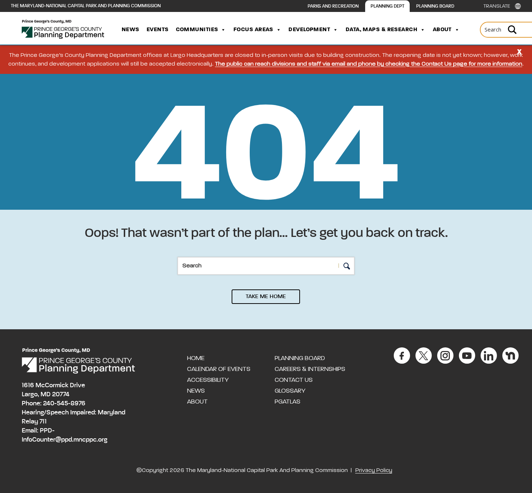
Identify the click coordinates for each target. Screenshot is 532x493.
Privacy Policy (373, 470)
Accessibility (208, 380)
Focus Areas (253, 30)
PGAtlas (287, 401)
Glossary (290, 391)
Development (309, 30)
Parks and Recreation (333, 6)
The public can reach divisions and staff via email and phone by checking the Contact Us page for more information (368, 64)
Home (195, 358)
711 (43, 421)
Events (158, 30)
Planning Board (435, 6)
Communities (197, 30)
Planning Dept (387, 6)
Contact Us (294, 380)
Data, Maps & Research (381, 30)
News (130, 30)
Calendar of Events (218, 369)
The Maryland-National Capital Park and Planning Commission (86, 6)
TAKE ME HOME (266, 297)
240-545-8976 (64, 403)
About (442, 30)
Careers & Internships (310, 369)
